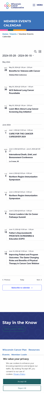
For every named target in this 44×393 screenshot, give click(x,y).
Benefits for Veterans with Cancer (24, 70)
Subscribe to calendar (20, 287)
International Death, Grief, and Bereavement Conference (23, 156)
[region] (22, 374)
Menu (39, 5)
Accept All (22, 381)
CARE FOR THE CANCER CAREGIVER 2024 (21, 135)
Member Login (19, 355)
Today (22, 280)
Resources (34, 350)
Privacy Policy (19, 374)
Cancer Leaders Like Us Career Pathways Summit (23, 215)
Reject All (22, 388)
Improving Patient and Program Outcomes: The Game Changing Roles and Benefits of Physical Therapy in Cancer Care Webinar (24, 259)
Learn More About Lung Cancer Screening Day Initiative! (23, 110)
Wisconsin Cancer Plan (14, 350)
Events (6, 355)
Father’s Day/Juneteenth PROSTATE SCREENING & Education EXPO (21, 235)
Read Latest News (14, 329)
